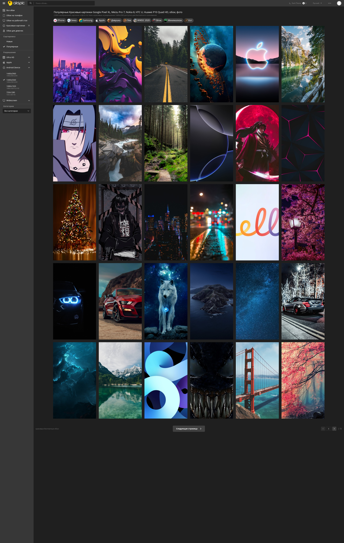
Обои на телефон (14, 15)
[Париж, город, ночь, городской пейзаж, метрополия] (165, 222)
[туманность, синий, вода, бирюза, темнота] (74, 380)
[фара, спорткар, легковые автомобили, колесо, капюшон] (74, 301)
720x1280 (10, 92)
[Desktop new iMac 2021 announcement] (257, 222)
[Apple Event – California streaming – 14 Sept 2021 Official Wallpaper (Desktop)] (257, 64)
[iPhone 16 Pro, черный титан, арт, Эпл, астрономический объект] (211, 143)
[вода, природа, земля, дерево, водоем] (303, 64)
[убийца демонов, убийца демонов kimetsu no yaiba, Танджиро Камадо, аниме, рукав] (257, 143)
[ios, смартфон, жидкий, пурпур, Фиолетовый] (120, 64)
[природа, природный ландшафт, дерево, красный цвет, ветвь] (303, 380)
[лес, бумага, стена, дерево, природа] (165, 143)
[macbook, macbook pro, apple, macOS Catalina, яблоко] (211, 301)
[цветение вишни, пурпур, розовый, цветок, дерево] (303, 222)
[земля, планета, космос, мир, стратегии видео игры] (211, 64)
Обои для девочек (14, 30)
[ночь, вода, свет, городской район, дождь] (211, 222)
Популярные (12, 46)
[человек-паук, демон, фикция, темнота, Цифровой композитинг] (211, 380)
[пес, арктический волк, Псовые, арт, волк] (165, 301)
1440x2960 (11, 74)
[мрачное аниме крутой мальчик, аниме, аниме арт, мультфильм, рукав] (120, 222)
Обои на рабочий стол (16, 20)
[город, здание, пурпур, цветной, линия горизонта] (74, 64)
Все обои (10, 10)
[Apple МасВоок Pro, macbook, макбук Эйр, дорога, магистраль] (165, 64)
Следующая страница (187, 428)
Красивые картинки (15, 25)
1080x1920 (11, 86)
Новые (9, 41)
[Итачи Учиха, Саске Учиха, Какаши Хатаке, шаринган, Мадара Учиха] (74, 143)
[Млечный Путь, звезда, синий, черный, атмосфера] (257, 301)
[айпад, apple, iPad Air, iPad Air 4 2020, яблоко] (165, 380)
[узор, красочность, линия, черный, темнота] (303, 143)
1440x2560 (11, 80)
